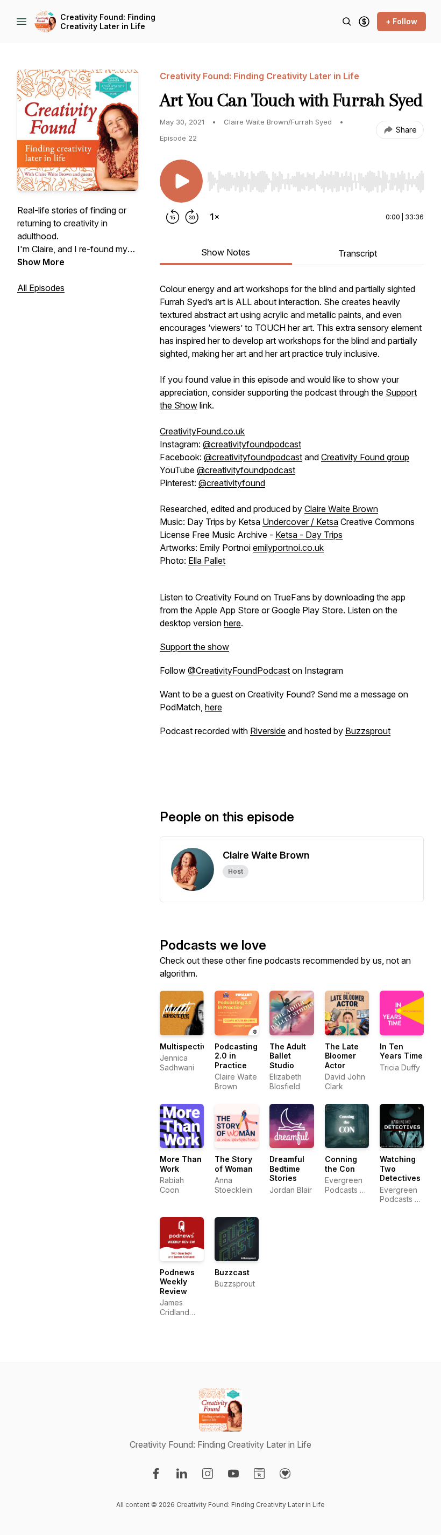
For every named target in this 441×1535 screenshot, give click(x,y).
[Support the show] (364, 21)
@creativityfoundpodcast (252, 444)
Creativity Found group (365, 457)
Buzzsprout (367, 730)
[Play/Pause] (181, 181)
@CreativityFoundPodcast (239, 670)
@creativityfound (231, 483)
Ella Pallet (206, 560)
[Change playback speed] (214, 216)
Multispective (185, 1046)
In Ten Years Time (401, 1051)
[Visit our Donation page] (285, 1473)
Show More (41, 262)
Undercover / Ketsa (300, 521)
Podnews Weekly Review (177, 1282)
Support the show (194, 646)
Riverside (268, 730)
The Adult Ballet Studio (287, 1056)
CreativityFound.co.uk (202, 431)
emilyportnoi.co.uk (288, 547)
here (232, 623)
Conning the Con (341, 1163)
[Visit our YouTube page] (233, 1473)
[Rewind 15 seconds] (172, 216)
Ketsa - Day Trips (309, 534)
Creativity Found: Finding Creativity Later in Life (107, 21)
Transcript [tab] (357, 253)
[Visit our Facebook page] (156, 1473)
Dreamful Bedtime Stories (286, 1168)
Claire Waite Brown (341, 508)
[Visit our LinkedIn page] (181, 1473)
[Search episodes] (347, 21)
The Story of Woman (234, 1163)
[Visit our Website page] (259, 1473)
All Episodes (41, 287)
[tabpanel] (292, 528)
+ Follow (401, 21)
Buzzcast (232, 1272)
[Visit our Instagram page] (207, 1473)
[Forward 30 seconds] (192, 216)
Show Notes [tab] (225, 252)
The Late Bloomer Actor (342, 1056)
